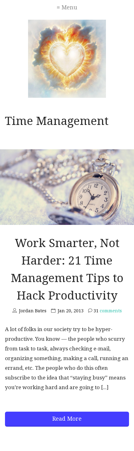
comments (107, 310)
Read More (67, 418)
